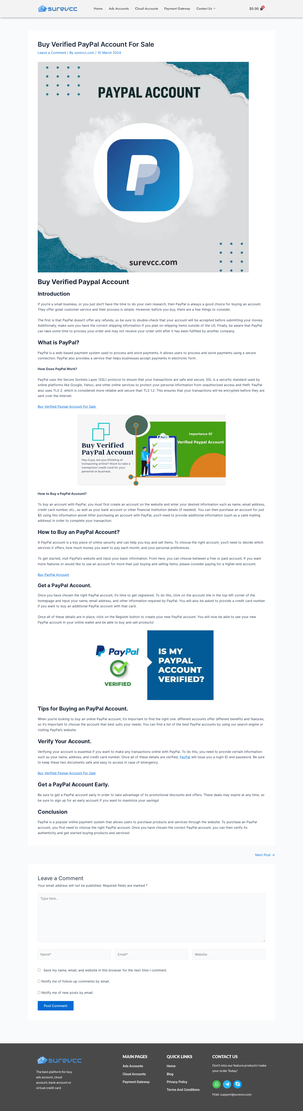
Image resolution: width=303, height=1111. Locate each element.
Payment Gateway (177, 8)
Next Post (265, 854)
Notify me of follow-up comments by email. (75, 981)
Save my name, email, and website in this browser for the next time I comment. (105, 970)
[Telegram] (227, 1084)
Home (98, 8)
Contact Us (204, 8)
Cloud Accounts (146, 8)
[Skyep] (237, 1084)
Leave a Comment (52, 53)
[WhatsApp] (216, 1084)
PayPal (185, 757)
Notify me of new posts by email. (67, 993)
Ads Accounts (119, 8)
